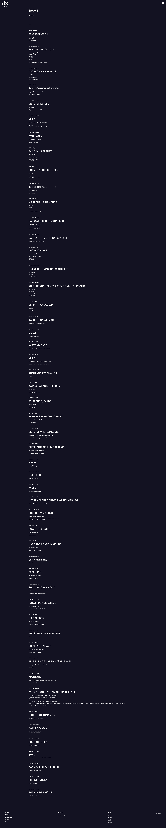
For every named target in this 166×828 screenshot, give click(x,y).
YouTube (110, 822)
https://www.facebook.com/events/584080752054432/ (42, 680)
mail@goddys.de (61, 815)
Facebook (110, 817)
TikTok (109, 820)
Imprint (157, 812)
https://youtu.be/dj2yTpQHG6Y (37, 519)
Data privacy (158, 813)
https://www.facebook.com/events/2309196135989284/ (43, 701)
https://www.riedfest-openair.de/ (37, 649)
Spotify (109, 815)
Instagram (110, 819)
